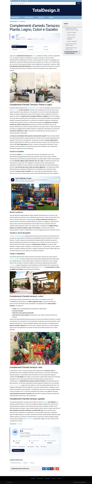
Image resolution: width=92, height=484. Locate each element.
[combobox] (43, 3)
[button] (43, 468)
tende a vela (41, 267)
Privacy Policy (40, 478)
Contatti (53, 478)
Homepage (33, 478)
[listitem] (19, 46)
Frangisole (19, 424)
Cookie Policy (47, 478)
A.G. (21, 431)
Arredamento (14, 21)
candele (24, 154)
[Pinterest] (18, 1)
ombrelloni (13, 265)
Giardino (22, 21)
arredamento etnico (15, 385)
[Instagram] (14, 1)
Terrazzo (32, 462)
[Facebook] (11, 1)
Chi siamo (59, 478)
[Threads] (23, 1)
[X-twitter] (16, 1)
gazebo (45, 402)
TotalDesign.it (46, 10)
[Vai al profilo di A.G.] (13, 37)
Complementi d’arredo (16, 462)
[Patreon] (28, 1)
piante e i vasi (15, 110)
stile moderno (29, 418)
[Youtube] (21, 1)
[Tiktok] (25, 1)
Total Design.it (9, 482)
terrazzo (34, 56)
